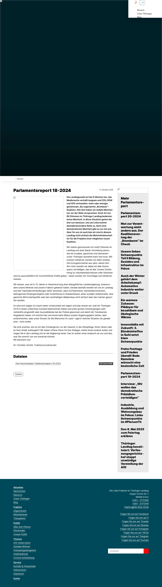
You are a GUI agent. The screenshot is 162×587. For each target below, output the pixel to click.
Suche (16, 578)
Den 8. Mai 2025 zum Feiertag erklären (132, 433)
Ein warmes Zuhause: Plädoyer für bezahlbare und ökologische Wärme (132, 309)
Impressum (18, 573)
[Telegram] (38, 5)
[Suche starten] (146, 551)
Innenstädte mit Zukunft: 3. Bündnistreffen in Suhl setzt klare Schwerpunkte (132, 333)
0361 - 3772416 (141, 503)
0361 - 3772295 (140, 500)
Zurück (18, 374)
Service (17, 562)
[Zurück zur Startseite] (13, 178)
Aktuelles (20, 178)
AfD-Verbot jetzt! (21, 543)
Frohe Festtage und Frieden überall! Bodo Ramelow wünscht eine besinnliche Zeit (132, 357)
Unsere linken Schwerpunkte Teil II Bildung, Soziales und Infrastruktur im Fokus (132, 260)
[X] (18, 5)
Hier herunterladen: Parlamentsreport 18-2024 (38, 363)
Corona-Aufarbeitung (23, 557)
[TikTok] (34, 5)
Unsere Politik (20, 534)
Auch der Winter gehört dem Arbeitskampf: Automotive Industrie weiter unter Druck (133, 284)
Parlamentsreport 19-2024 (131, 375)
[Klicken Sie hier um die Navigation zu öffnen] (157, 5)
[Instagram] (30, 5)
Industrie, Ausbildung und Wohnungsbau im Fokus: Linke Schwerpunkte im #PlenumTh (132, 413)
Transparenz (19, 518)
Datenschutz (19, 570)
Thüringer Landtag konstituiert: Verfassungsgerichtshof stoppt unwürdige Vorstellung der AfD (132, 455)
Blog (139, 17)
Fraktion (17, 507)
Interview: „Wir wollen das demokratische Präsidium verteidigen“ (132, 390)
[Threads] (22, 5)
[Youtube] (42, 5)
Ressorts (140, 10)
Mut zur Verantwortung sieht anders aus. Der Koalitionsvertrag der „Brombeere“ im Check (132, 234)
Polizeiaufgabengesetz (24, 550)
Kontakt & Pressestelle (24, 566)
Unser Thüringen (144, 13)
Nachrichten (19, 491)
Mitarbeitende (20, 514)
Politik (16, 523)
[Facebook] (14, 5)
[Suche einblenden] (150, 5)
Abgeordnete (19, 511)
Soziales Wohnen (21, 546)
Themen (17, 539)
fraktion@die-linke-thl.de (136, 507)
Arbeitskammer (20, 554)
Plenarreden (19, 530)
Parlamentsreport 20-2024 (131, 214)
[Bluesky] (26, 5)
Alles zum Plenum (22, 527)
